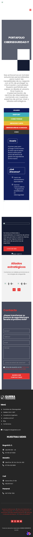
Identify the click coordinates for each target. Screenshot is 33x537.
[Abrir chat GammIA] (28, 533)
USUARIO (16, 110)
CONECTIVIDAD (16, 119)
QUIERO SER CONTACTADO (16, 376)
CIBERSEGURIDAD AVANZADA (16, 128)
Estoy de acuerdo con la (16, 368)
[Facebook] (18, 521)
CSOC (16, 132)
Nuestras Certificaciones (8, 509)
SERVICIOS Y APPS (16, 123)
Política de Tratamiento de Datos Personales (16, 368)
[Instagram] (15, 521)
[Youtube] (21, 521)
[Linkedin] (12, 521)
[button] (14, 289)
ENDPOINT (16, 115)
